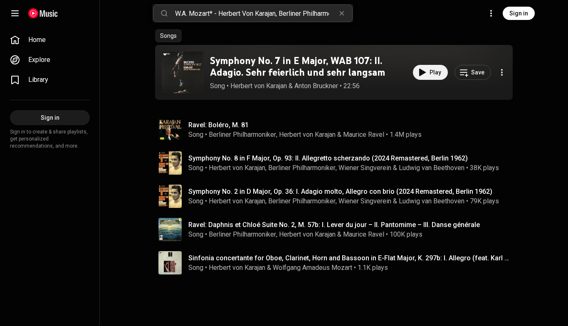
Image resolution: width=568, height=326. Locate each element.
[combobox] (263, 13)
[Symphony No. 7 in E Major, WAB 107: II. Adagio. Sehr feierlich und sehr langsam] (182, 72)
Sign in (518, 13)
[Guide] (15, 13)
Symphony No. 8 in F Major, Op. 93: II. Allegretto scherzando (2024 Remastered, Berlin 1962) (328, 158)
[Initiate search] (164, 13)
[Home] (43, 13)
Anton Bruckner (316, 86)
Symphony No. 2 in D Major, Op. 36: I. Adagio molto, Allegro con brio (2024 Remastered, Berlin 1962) (340, 191)
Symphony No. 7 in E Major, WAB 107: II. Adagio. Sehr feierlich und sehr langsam (297, 66)
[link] (49, 40)
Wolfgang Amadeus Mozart (312, 268)
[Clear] (341, 13)
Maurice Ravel (363, 134)
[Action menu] (501, 72)
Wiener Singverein (364, 168)
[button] (182, 72)
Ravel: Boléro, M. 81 (218, 125)
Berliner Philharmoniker (242, 134)
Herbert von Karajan (258, 86)
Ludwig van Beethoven (431, 168)
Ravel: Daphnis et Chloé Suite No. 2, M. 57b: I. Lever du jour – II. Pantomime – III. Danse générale (334, 225)
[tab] (168, 35)
